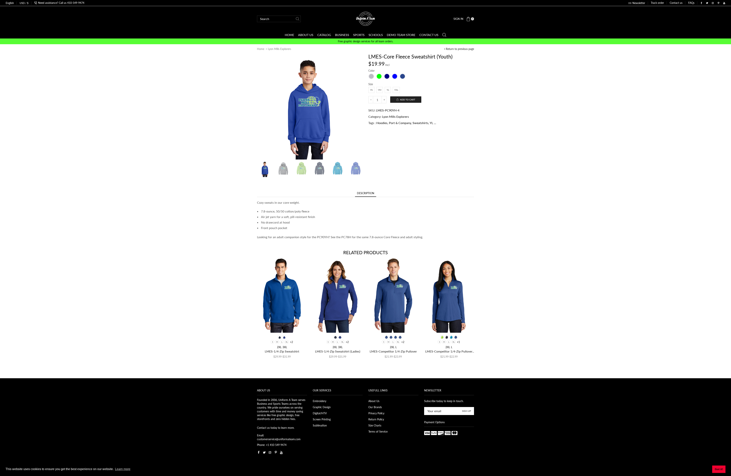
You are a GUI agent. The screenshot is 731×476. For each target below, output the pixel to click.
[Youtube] (724, 3)
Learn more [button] (122, 469)
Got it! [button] (719, 469)
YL (431, 123)
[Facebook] (701, 3)
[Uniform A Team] (365, 18)
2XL (279, 347)
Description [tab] (365, 193)
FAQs (691, 2)
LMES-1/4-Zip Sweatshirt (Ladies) (337, 351)
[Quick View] (266, 326)
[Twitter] (707, 3)
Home (260, 48)
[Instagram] (713, 3)
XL (287, 342)
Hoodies (381, 123)
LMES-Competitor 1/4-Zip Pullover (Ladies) (448, 351)
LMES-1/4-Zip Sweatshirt (282, 351)
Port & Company (400, 123)
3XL (285, 347)
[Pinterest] (718, 3)
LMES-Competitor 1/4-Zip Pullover (393, 351)
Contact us (676, 2)
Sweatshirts (420, 123)
